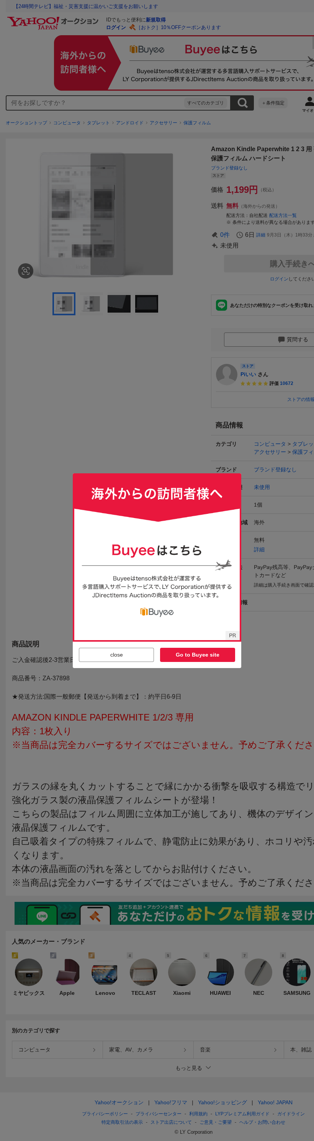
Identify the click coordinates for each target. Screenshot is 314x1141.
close (116, 655)
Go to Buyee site (197, 655)
